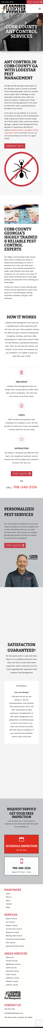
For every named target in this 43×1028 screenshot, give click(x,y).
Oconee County (11, 961)
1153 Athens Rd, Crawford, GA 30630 (18, 1017)
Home (8, 894)
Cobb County (11, 974)
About (8, 900)
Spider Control (11, 918)
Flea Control (10, 942)
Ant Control (10, 922)
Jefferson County (12, 978)
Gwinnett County (12, 971)
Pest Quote (34, 2)
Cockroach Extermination (15, 939)
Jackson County (12, 985)
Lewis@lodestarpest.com (13, 1013)
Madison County (12, 981)
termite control (17, 130)
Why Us (9, 897)
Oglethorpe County (13, 964)
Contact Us (13, 146)
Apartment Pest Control (15, 946)
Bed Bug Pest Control (14, 936)
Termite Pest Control (14, 929)
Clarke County (11, 967)
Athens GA (10, 957)
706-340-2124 (7, 2)
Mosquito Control (12, 932)
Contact (9, 904)
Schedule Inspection (21, 846)
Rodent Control (11, 925)
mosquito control (31, 130)
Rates (8, 907)
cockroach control (11, 133)
